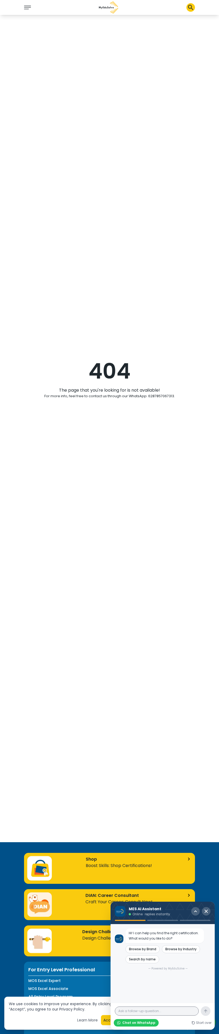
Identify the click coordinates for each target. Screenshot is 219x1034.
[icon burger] (27, 7)
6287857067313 (161, 396)
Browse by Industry (181, 949)
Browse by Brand (142, 949)
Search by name (142, 959)
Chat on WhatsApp (138, 1022)
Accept (110, 1020)
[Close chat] (206, 911)
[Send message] (205, 1011)
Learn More (87, 1020)
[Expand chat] (195, 911)
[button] (109, 7)
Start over (204, 1023)
